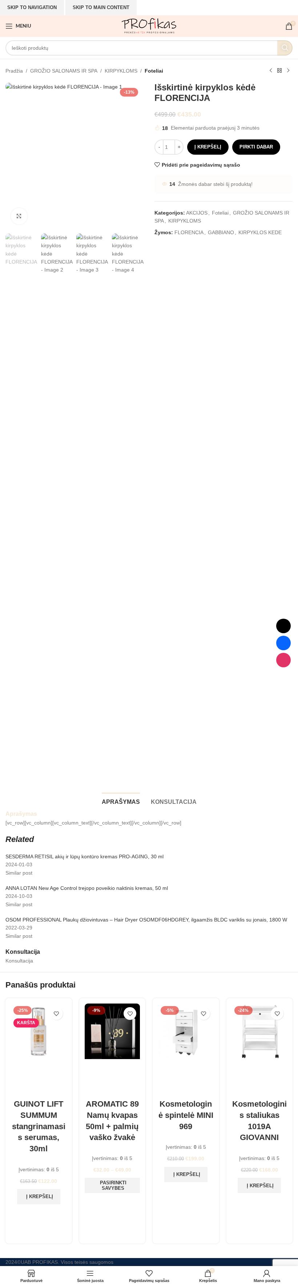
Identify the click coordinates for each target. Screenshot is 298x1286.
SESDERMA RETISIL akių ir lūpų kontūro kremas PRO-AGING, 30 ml (84, 856)
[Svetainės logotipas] (149, 26)
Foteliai (154, 71)
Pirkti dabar (256, 147)
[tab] (121, 801)
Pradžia (14, 71)
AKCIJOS (197, 213)
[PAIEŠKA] (285, 48)
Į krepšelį (207, 147)
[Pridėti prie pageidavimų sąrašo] (56, 1013)
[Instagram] (283, 660)
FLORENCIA (189, 232)
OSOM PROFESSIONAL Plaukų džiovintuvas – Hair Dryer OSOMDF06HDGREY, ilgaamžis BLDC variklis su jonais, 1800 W (146, 920)
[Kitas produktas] (288, 70)
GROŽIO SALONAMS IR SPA (63, 71)
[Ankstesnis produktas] (270, 70)
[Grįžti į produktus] (279, 70)
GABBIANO (221, 232)
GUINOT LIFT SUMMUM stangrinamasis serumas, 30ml (38, 1126)
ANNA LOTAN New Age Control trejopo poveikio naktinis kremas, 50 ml (86, 888)
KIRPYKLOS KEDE (260, 232)
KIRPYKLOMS (121, 71)
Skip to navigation (32, 7)
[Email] (283, 626)
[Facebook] (283, 643)
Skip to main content (101, 7)
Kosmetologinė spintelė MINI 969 (185, 1115)
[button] (38, 1196)
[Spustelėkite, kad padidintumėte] (19, 216)
